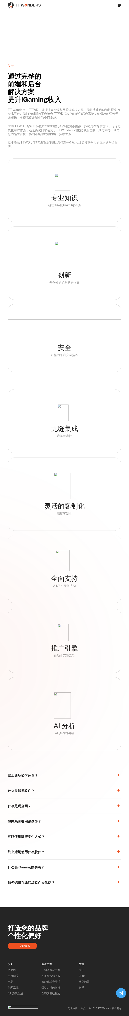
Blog (82, 975)
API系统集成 (15, 993)
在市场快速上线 (50, 975)
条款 (83, 1008)
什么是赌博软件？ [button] (21, 791)
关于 (81, 970)
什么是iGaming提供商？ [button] (26, 867)
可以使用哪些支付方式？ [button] (26, 837)
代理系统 (13, 987)
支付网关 (13, 975)
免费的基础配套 (50, 993)
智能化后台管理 (50, 981)
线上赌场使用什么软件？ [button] (26, 852)
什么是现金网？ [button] (19, 806)
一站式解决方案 (50, 970)
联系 (81, 987)
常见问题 (84, 981)
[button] (119, 5)
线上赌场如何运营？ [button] (23, 775)
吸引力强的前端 (50, 987)
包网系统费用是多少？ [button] (24, 821)
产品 (10, 981)
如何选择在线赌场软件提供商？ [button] (31, 883)
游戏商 (12, 970)
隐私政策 (72, 1008)
